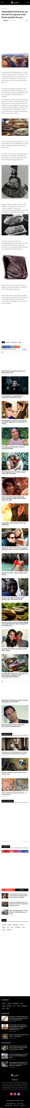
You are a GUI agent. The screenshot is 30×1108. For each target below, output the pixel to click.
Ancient (6, 8)
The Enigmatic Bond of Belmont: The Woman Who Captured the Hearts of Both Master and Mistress (18, 1064)
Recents (21, 890)
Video (3, 929)
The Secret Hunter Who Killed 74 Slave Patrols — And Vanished (19, 1035)
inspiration (9, 929)
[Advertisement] (15, 36)
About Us (16, 1105)
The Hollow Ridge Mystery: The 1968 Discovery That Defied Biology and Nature (18, 912)
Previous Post (5, 841)
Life (8, 927)
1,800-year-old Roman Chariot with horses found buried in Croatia (14, 773)
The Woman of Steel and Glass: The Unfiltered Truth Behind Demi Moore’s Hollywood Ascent (18, 904)
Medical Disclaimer (11, 1103)
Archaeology (14, 342)
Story (24, 927)
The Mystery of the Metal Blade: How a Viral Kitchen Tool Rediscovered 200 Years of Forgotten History (18, 1018)
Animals (9, 924)
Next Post (25, 841)
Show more (25, 734)
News (20, 342)
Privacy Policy (20, 1103)
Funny (21, 924)
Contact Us (22, 1105)
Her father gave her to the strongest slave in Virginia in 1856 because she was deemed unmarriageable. (14, 752)
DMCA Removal (8, 1105)
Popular (8, 890)
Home (3, 8)
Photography (18, 927)
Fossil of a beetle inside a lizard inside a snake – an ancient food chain (14, 793)
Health (3, 927)
